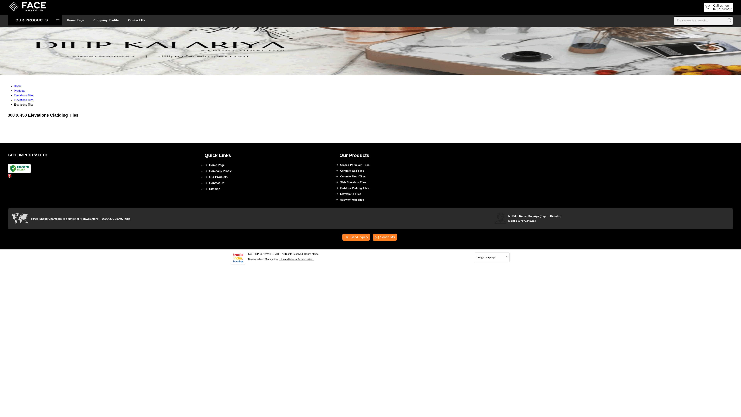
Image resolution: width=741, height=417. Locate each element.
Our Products (31, 20)
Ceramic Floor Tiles (353, 176)
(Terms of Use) (311, 254)
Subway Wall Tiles (352, 199)
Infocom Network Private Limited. (296, 259)
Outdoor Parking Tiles (354, 188)
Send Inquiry (359, 237)
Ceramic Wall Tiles (352, 170)
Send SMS (387, 237)
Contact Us (136, 20)
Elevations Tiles (350, 193)
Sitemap (214, 189)
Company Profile (106, 20)
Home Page (75, 20)
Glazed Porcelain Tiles (355, 164)
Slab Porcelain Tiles (353, 182)
